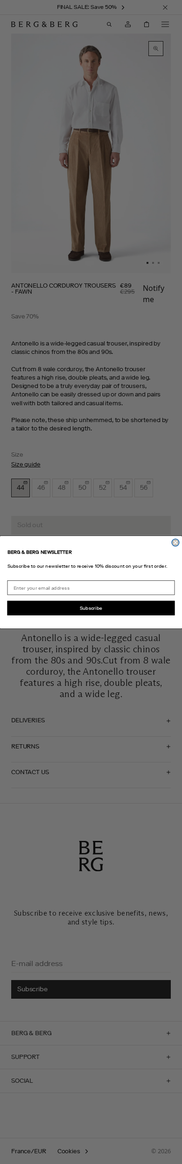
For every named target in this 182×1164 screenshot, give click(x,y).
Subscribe (91, 608)
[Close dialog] (175, 542)
